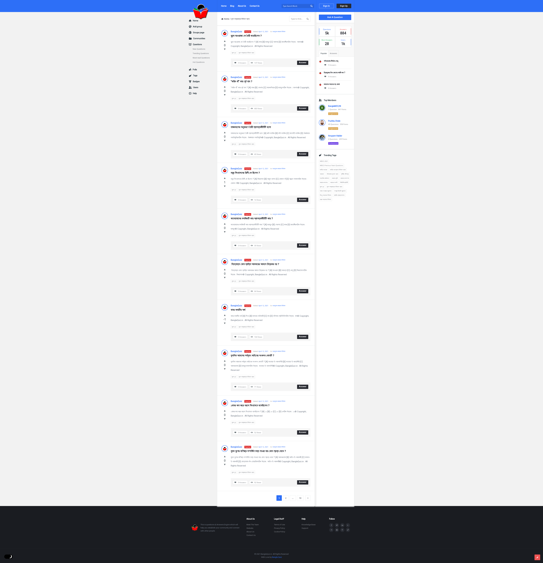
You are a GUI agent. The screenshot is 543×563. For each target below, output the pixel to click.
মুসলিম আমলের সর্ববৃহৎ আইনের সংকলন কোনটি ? (252, 355)
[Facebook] (331, 525)
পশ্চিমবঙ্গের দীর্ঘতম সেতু (331, 61)
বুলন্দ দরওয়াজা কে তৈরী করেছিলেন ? (246, 35)
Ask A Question (335, 17)
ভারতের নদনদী (333, 182)
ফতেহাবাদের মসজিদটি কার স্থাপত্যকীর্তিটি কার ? (252, 218)
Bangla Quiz (277, 557)
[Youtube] (348, 525)
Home (224, 6)
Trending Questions (201, 53)
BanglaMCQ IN (334, 106)
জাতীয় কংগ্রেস (323, 170)
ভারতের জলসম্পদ (345, 178)
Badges (196, 81)
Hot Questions (198, 62)
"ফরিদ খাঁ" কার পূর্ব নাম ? (241, 81)
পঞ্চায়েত (322, 174)
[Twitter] (337, 525)
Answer (303, 62)
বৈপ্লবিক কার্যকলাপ (324, 178)
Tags (195, 75)
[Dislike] (225, 49)
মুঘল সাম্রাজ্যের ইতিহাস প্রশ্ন (246, 53)
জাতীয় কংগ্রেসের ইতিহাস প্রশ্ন (338, 170)
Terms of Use (279, 525)
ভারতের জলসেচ (323, 182)
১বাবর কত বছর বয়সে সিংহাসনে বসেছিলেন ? (250, 405)
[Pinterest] (342, 530)
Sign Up (344, 6)
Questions (197, 44)
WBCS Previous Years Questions (331, 165)
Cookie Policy (279, 532)
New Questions (199, 49)
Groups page (198, 32)
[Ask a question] (537, 557)
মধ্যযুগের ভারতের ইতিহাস (279, 31)
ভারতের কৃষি (335, 178)
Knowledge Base (308, 525)
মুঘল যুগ (234, 53)
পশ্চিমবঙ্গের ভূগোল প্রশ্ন (332, 174)
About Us (242, 6)
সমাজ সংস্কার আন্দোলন (325, 191)
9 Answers (332, 65)
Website (249, 528)
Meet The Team (252, 525)
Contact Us (254, 6)
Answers (333, 53)
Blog (232, 6)
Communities (199, 38)
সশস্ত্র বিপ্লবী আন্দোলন (340, 191)
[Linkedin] (342, 525)
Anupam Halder (335, 136)
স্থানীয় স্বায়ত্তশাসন (339, 195)
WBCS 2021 (324, 161)
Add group (197, 26)
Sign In (326, 6)
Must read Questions (201, 58)
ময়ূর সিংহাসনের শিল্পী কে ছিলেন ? (245, 172)
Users (195, 87)
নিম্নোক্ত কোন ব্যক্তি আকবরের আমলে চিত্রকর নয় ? (255, 264)
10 (300, 498)
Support (305, 528)
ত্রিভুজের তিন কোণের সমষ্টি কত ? (334, 72)
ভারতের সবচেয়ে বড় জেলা (332, 84)
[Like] (225, 41)
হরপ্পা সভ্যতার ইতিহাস (325, 199)
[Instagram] (337, 530)
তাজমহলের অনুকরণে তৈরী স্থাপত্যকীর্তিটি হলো (251, 127)
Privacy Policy (279, 528)
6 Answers (332, 88)
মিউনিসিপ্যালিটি (344, 182)
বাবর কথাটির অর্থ (238, 309)
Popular (324, 53)
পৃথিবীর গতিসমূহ (345, 174)
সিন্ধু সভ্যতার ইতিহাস (325, 195)
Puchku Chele (334, 121)
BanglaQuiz (236, 31)
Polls (195, 69)
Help (195, 93)
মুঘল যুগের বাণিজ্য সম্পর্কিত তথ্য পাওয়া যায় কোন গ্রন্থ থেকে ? (258, 451)
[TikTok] (348, 530)
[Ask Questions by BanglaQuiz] (203, 6)
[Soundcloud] (331, 530)
